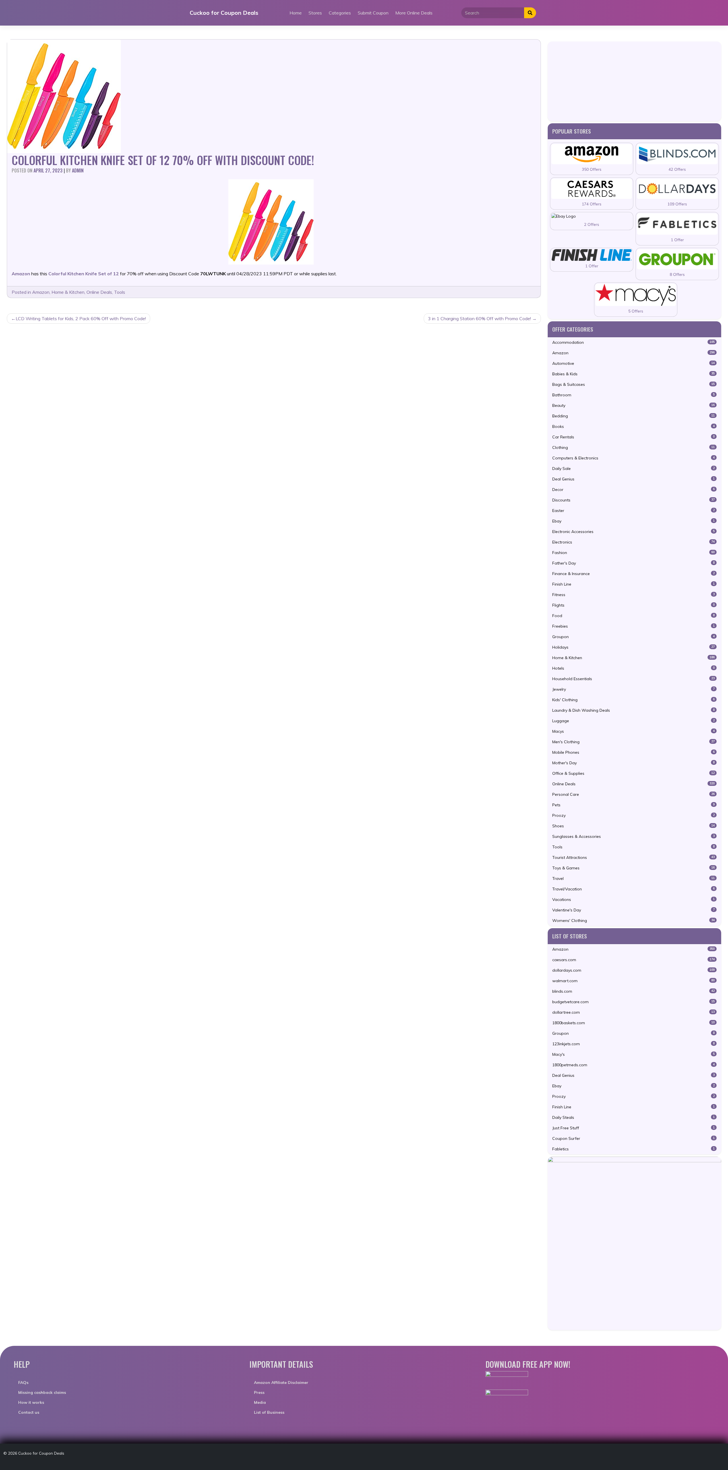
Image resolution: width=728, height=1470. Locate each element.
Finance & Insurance (633, 573)
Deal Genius (633, 479)
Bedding (633, 415)
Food (633, 615)
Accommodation (633, 342)
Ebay (633, 521)
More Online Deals (414, 13)
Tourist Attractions (633, 857)
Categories (340, 13)
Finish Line (633, 584)
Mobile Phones (633, 752)
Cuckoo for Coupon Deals (224, 12)
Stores (315, 13)
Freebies (633, 626)
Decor (633, 489)
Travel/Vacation (633, 889)
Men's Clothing (633, 741)
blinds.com (633, 991)
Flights (633, 605)
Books (633, 426)
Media (260, 1402)
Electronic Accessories (633, 531)
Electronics (633, 542)
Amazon (40, 292)
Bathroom (633, 394)
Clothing (633, 447)
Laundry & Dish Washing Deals (633, 710)
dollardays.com (633, 970)
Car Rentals (633, 437)
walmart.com (633, 980)
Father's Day (633, 563)
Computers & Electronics (633, 458)
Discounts (633, 500)
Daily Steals (633, 1117)
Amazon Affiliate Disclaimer (281, 1382)
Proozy (633, 815)
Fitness (633, 594)
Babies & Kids (633, 373)
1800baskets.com (633, 1022)
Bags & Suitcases (633, 384)
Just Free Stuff (633, 1127)
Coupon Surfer (633, 1138)
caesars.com (633, 959)
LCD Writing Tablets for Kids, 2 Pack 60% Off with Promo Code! (81, 318)
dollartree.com (633, 1012)
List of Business (269, 1412)
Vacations (633, 899)
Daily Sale (633, 468)
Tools (119, 292)
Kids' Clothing (633, 699)
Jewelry (633, 689)
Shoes (633, 825)
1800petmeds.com (633, 1064)
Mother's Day (633, 762)
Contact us (28, 1412)
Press (259, 1392)
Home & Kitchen (67, 292)
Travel (633, 878)
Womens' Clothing (633, 920)
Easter (633, 510)
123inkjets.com (633, 1043)
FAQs (23, 1382)
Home (295, 13)
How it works (31, 1402)
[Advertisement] (634, 81)
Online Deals (99, 292)
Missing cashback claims (42, 1392)
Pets (633, 804)
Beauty (633, 405)
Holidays (633, 647)
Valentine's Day (633, 910)
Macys (633, 731)
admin (78, 170)
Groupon (633, 636)
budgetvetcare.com (633, 1001)
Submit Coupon (373, 13)
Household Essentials (633, 678)
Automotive (633, 363)
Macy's (633, 1054)
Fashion (633, 552)
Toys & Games (633, 868)
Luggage (633, 720)
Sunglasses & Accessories (633, 836)
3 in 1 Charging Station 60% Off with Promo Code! (479, 318)
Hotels (633, 668)
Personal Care (633, 794)
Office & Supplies (633, 773)
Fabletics (633, 1149)
